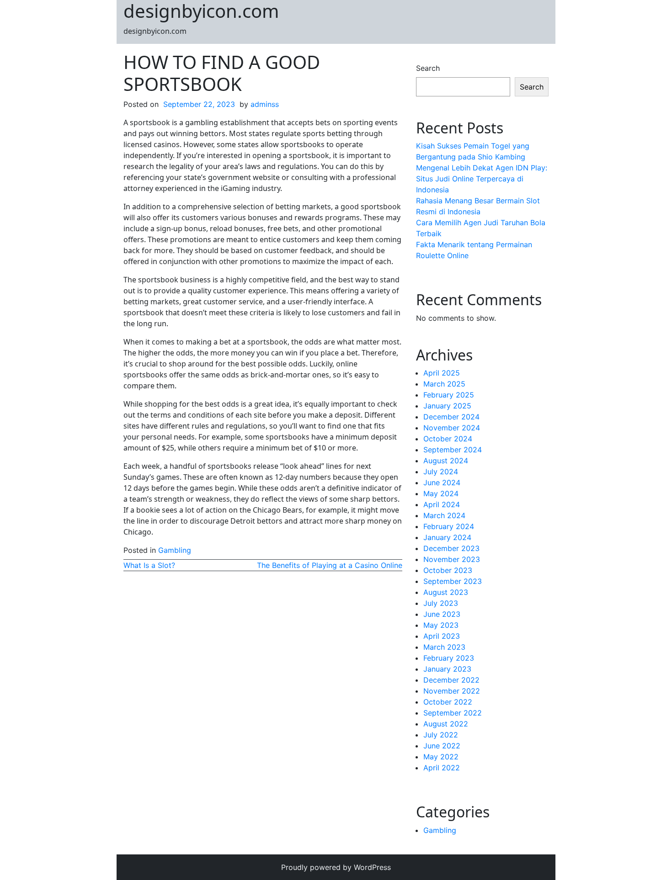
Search (428, 68)
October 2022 (447, 701)
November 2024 (451, 427)
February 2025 (448, 394)
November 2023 (451, 559)
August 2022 (445, 723)
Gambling (174, 550)
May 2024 (441, 493)
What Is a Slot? (149, 565)
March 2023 (444, 647)
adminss (265, 104)
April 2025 (441, 372)
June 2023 (441, 614)
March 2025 (444, 383)
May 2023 (441, 625)
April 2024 (441, 504)
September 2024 (452, 449)
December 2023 (451, 548)
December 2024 (451, 416)
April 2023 (441, 636)
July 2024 (440, 471)
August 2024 (445, 460)
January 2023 (447, 668)
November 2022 (451, 690)
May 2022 (441, 756)
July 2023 (440, 603)
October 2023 (447, 570)
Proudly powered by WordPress (336, 867)
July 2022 (440, 734)
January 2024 (447, 537)
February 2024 (448, 526)
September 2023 (452, 581)
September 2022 (452, 712)
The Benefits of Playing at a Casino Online (329, 565)
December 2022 (451, 679)
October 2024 (447, 438)
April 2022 (441, 767)
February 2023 (448, 658)
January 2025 (447, 405)
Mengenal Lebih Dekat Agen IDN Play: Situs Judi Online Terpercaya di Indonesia (481, 178)
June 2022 (441, 745)
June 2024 (441, 482)
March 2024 (444, 515)
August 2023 (445, 592)
